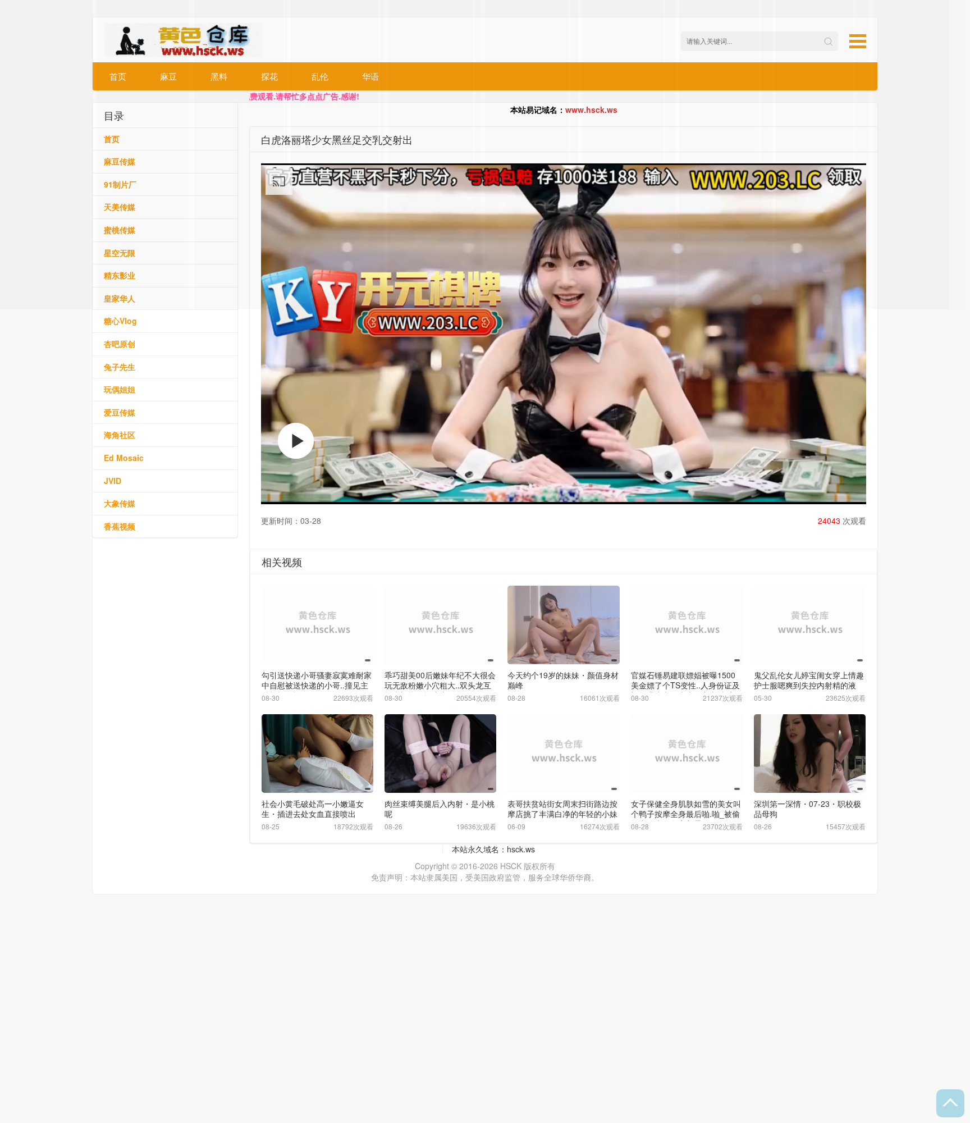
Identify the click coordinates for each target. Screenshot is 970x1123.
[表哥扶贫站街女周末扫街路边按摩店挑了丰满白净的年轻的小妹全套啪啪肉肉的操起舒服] (563, 753)
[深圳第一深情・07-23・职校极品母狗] (810, 753)
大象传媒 (119, 503)
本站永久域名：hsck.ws (493, 849)
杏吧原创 (119, 343)
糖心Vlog (120, 320)
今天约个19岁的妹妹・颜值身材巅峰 (563, 680)
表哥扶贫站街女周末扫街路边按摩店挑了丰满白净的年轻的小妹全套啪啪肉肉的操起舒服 (562, 813)
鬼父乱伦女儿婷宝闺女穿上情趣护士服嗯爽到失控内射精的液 (809, 680)
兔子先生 (119, 366)
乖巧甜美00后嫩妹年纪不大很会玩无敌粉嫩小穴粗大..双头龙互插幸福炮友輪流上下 (440, 685)
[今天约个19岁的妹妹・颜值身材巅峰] (563, 625)
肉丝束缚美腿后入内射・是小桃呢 (440, 808)
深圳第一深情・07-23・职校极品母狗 (807, 808)
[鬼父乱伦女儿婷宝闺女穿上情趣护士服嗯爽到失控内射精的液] (810, 625)
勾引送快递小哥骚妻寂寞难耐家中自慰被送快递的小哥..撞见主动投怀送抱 (317, 685)
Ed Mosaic (124, 457)
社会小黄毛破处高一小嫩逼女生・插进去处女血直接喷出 (313, 808)
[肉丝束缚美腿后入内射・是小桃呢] (440, 753)
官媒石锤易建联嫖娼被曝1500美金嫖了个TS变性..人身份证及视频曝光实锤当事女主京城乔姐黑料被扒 (686, 690)
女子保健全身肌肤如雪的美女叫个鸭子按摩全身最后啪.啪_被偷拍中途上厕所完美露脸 (686, 813)
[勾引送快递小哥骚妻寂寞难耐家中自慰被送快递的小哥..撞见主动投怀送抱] (317, 625)
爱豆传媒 (119, 412)
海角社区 (119, 434)
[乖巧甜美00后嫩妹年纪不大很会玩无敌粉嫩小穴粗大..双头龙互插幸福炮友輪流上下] (440, 625)
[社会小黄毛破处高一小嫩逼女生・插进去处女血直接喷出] (317, 753)
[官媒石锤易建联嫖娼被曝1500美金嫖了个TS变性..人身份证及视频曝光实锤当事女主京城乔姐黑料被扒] (687, 625)
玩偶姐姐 (119, 389)
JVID (112, 480)
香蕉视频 (119, 526)
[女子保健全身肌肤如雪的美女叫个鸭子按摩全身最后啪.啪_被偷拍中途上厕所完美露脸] (687, 753)
